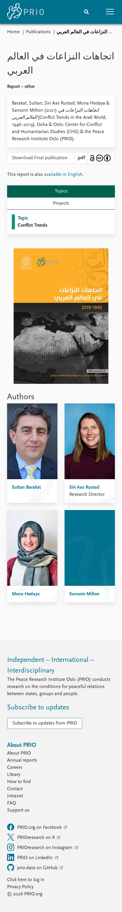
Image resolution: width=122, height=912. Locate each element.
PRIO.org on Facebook (40, 827)
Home (13, 32)
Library (13, 774)
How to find (19, 782)
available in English (63, 174)
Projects (61, 203)
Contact (15, 789)
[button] (110, 12)
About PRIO (19, 753)
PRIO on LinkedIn (35, 858)
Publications (38, 32)
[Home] (25, 12)
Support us (18, 810)
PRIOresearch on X (36, 837)
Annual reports (22, 760)
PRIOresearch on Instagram (45, 847)
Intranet (15, 796)
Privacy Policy (20, 887)
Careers (14, 767)
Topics (61, 191)
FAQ (11, 803)
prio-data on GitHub (38, 868)
